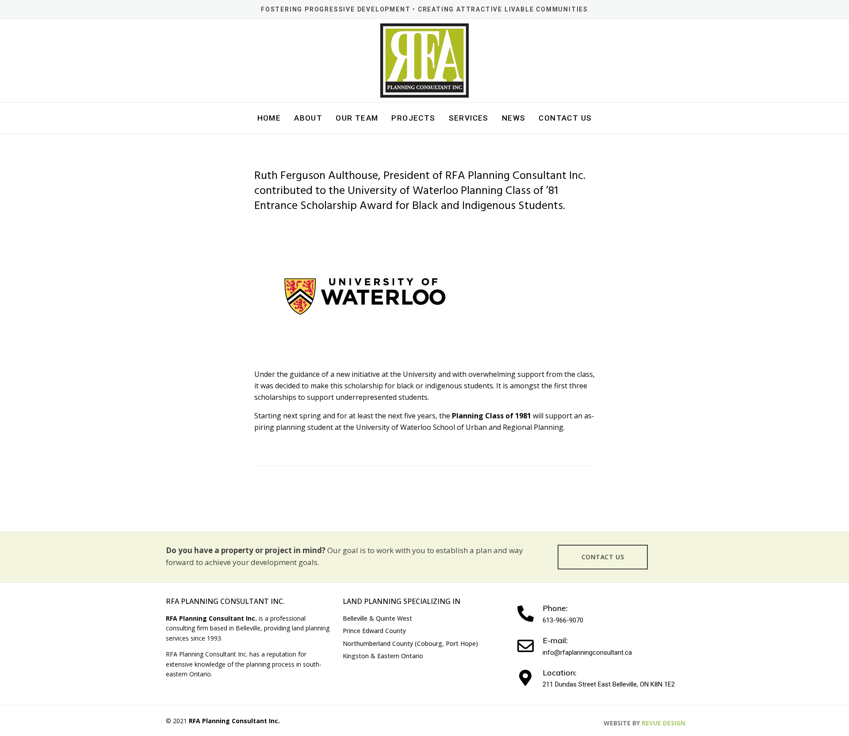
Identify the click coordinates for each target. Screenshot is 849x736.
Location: (560, 673)
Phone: (555, 608)
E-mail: (555, 640)
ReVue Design (644, 723)
